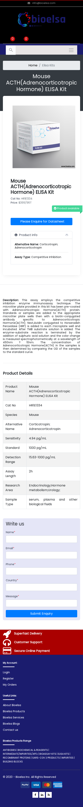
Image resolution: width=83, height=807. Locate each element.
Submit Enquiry (41, 613)
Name (10, 532)
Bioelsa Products (14, 711)
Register (8, 678)
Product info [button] (27, 235)
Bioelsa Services (13, 717)
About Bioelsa (12, 705)
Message (12, 596)
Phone (11, 564)
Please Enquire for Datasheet (42, 221)
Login (6, 672)
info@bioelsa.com (43, 3)
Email (10, 548)
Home (32, 65)
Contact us (10, 730)
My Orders (10, 685)
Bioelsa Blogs (11, 724)
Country (12, 580)
